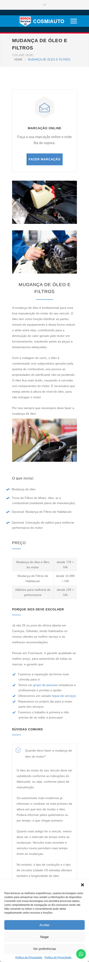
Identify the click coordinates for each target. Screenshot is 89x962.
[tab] (44, 753)
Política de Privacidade (28, 957)
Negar (44, 937)
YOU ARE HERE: (23, 55)
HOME (18, 59)
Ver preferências (44, 949)
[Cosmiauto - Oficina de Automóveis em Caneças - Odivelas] (40, 21)
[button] (82, 885)
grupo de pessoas (45, 685)
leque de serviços (64, 696)
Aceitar (44, 925)
